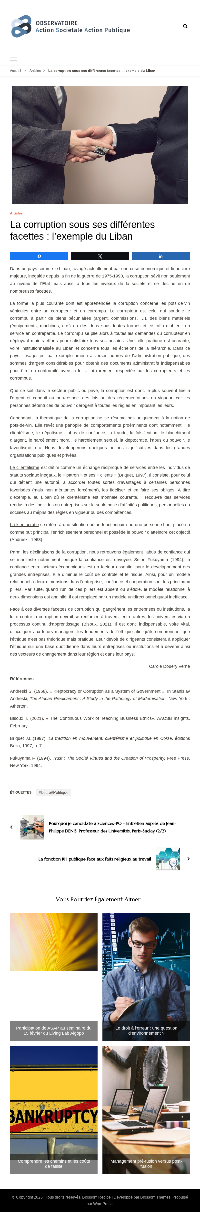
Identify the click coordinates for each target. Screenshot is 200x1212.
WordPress (102, 1204)
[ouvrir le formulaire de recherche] (185, 26)
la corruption (137, 276)
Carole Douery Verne (169, 666)
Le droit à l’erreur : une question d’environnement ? (146, 1031)
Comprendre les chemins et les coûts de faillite (54, 1164)
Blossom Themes (155, 1197)
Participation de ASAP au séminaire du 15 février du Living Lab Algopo (53, 1031)
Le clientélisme (24, 467)
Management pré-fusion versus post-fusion (146, 1164)
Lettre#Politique (55, 792)
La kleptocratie (24, 524)
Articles (16, 213)
